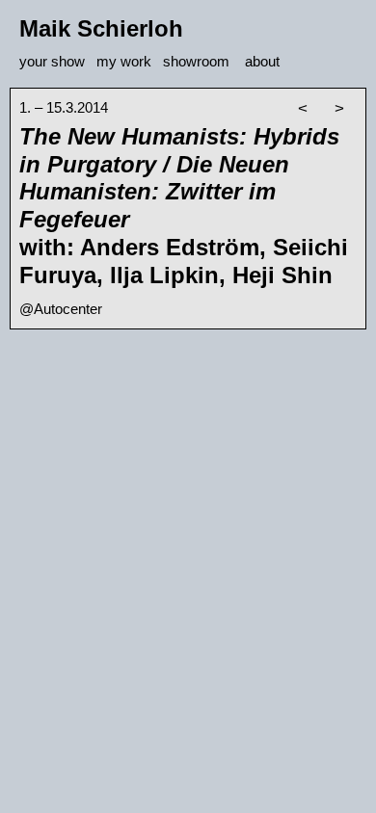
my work (123, 61)
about (262, 61)
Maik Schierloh (101, 28)
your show (52, 61)
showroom (196, 61)
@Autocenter (60, 309)
